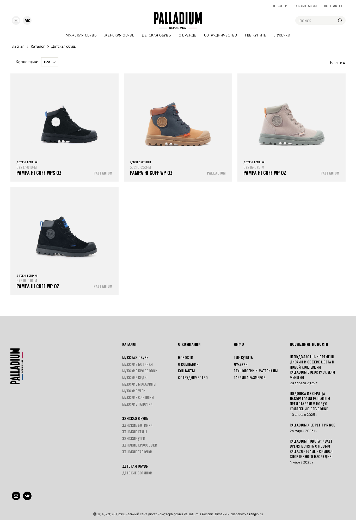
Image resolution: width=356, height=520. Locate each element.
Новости (280, 5)
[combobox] (49, 61)
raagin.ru (256, 514)
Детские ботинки (137, 472)
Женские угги (133, 438)
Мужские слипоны (138, 397)
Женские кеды (134, 431)
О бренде (188, 35)
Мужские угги (134, 390)
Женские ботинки (137, 425)
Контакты (333, 5)
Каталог (38, 46)
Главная (17, 46)
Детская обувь (156, 35)
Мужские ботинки (137, 364)
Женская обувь (119, 35)
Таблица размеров (250, 377)
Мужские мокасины (139, 384)
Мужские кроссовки (140, 370)
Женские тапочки (137, 451)
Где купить (255, 35)
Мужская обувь (81, 35)
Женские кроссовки (139, 445)
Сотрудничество (220, 35)
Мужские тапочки (137, 404)
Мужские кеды (135, 377)
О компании (305, 5)
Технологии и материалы (256, 370)
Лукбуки (282, 35)
